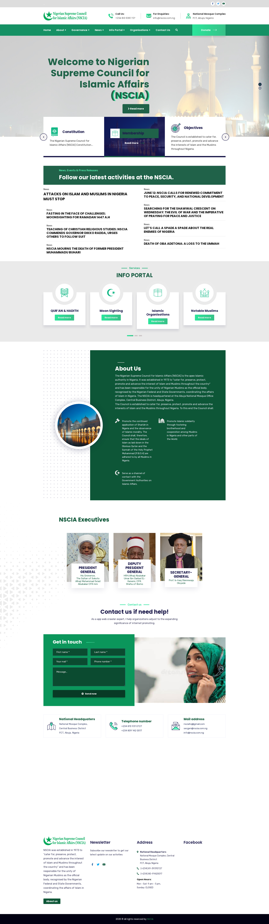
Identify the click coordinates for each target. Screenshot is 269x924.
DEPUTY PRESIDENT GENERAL (134, 567)
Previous (43, 137)
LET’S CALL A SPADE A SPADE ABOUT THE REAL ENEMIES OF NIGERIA (179, 230)
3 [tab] (140, 335)
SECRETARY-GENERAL (181, 574)
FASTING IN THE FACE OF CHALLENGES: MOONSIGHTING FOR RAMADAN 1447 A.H (78, 215)
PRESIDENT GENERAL (88, 569)
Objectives (132, 133)
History (190, 129)
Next (225, 137)
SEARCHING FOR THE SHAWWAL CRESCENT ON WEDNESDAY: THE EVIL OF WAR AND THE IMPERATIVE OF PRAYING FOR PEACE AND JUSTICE (183, 212)
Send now (91, 693)
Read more (137, 108)
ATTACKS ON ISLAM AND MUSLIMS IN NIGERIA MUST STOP (85, 197)
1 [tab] (130, 335)
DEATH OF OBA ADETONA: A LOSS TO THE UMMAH (181, 243)
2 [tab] (136, 335)
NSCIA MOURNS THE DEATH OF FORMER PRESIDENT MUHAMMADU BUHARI (85, 250)
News (46, 189)
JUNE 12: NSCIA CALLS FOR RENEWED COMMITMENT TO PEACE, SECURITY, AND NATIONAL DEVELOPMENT (184, 194)
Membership (73, 127)
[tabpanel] (64, 305)
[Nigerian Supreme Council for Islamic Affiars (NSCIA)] (65, 15)
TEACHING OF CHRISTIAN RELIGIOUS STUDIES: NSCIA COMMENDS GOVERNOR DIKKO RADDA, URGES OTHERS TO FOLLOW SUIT (87, 232)
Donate (206, 30)
